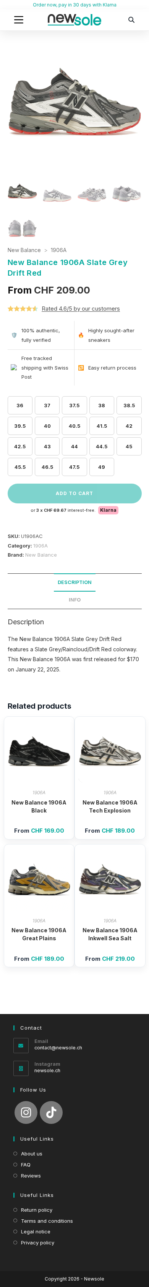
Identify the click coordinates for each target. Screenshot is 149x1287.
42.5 (20, 446)
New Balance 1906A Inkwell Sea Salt (110, 934)
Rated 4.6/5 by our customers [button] (81, 308)
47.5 (74, 467)
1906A (58, 250)
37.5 (74, 405)
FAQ (26, 1165)
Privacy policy (37, 1242)
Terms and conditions (47, 1221)
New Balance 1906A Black (38, 806)
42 (129, 426)
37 (47, 405)
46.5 (47, 467)
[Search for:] (131, 19)
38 (101, 405)
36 (19, 405)
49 (101, 467)
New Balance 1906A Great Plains (38, 934)
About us (31, 1154)
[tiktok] (51, 1112)
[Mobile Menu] (18, 19)
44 (74, 446)
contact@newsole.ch (58, 1048)
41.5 (102, 426)
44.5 (101, 446)
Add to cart (74, 493)
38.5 (129, 405)
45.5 (20, 467)
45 (129, 446)
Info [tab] (75, 600)
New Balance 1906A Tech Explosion (110, 806)
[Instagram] (26, 1112)
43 (47, 446)
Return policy (36, 1210)
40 (47, 426)
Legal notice (35, 1231)
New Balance (24, 250)
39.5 (20, 426)
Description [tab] (75, 582)
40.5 (74, 426)
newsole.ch (47, 1070)
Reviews (31, 1176)
